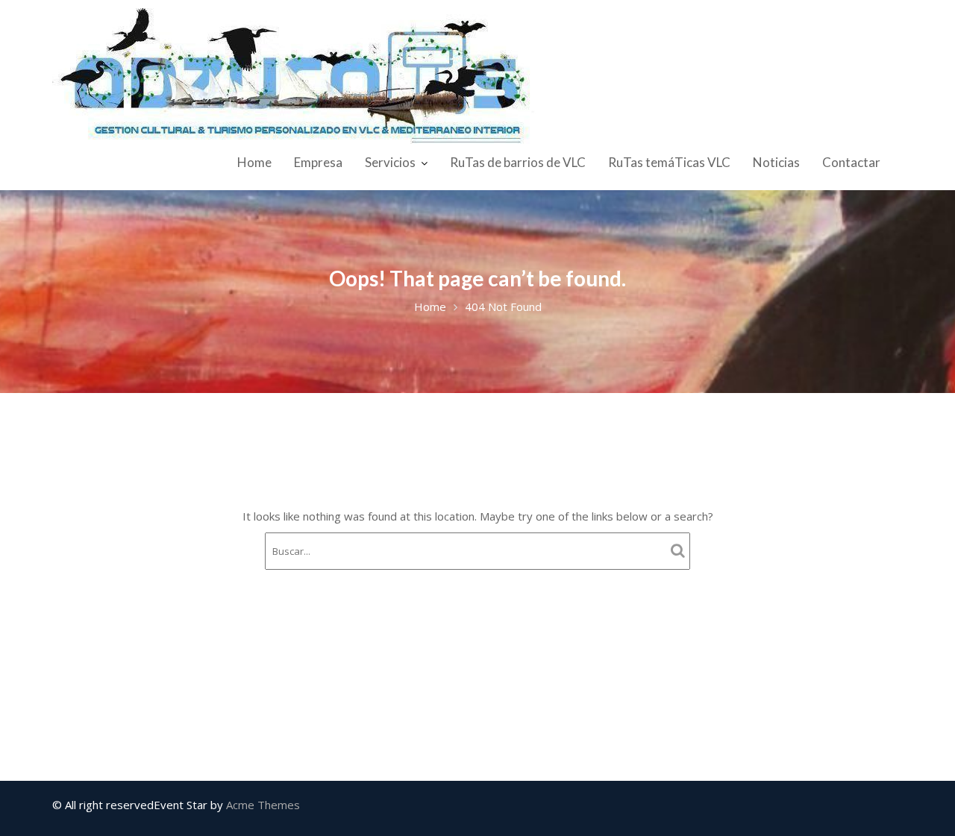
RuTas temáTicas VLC (669, 162)
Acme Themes (263, 804)
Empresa (318, 162)
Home (254, 162)
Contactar (851, 162)
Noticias (776, 162)
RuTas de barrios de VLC (518, 162)
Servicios (390, 162)
